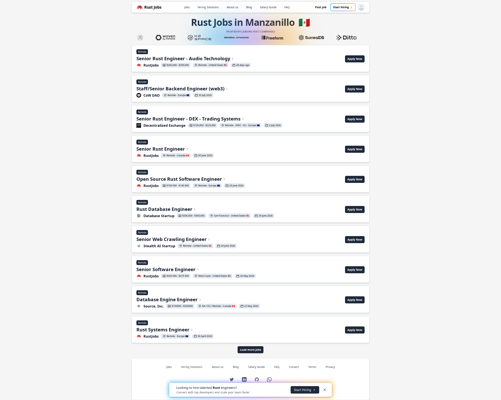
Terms (312, 367)
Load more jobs (250, 349)
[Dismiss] (325, 390)
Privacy (330, 367)
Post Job (320, 7)
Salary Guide (268, 7)
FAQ (287, 7)
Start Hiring (341, 7)
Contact (294, 367)
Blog (249, 7)
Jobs (187, 7)
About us (232, 7)
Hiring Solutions (208, 7)
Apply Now (354, 59)
